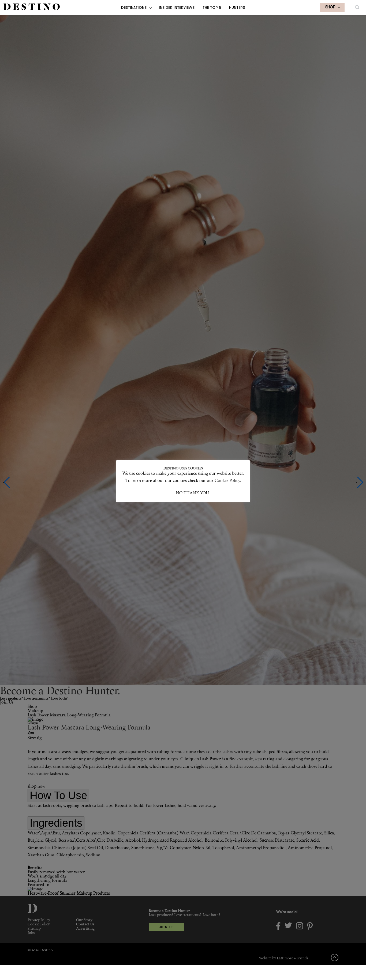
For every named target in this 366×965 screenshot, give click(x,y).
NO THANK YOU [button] (192, 493)
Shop (330, 7)
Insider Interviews (177, 7)
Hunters (237, 7)
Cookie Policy (227, 481)
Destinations (134, 7)
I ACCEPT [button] (166, 493)
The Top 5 (212, 7)
